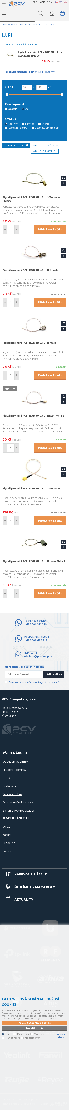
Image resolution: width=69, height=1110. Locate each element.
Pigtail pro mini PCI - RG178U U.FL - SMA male (31, 488)
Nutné (9, 1034)
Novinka (29, 124)
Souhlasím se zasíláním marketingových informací (34, 682)
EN (60, 2)
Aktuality (23, 900)
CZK (42, 2)
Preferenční (23, 1034)
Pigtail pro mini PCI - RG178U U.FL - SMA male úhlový (40, 54)
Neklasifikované (33, 1037)
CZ (56, 2)
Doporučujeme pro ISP (47, 127)
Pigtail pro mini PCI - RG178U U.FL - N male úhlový (34, 561)
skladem (12, 109)
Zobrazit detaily (61, 1036)
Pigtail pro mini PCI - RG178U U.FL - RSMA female (33, 416)
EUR (35, 2)
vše (26, 109)
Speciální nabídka (17, 127)
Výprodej (46, 124)
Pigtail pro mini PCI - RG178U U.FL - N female (31, 270)
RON (49, 2)
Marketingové (13, 1037)
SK (65, 2)
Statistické (39, 1034)
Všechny (13, 124)
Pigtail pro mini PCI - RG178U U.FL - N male (29, 343)
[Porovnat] (63, 178)
